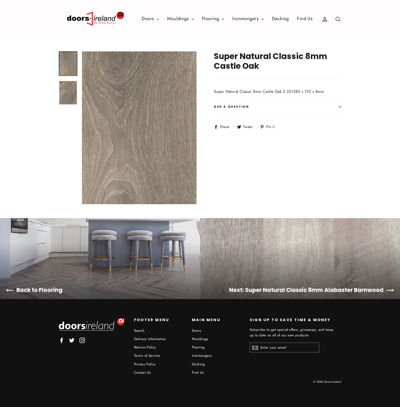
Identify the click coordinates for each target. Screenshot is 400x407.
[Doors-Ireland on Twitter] (72, 340)
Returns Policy (145, 347)
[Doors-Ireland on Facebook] (61, 340)
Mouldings (178, 18)
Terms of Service (147, 355)
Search (139, 330)
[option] (139, 127)
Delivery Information (150, 338)
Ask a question (231, 106)
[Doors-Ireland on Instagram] (82, 340)
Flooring (211, 18)
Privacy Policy (145, 364)
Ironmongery (246, 18)
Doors (149, 18)
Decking (280, 18)
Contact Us (142, 372)
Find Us (304, 18)
